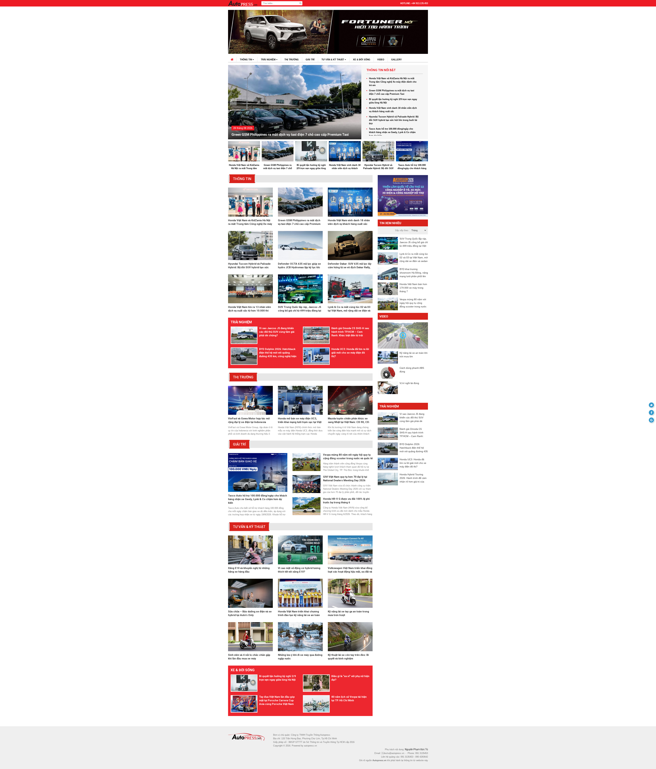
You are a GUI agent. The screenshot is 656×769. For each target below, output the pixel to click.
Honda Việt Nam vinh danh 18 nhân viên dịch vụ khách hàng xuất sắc (393, 110)
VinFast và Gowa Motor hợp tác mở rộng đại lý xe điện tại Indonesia (249, 420)
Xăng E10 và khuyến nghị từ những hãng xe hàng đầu (249, 570)
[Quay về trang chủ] (651, 405)
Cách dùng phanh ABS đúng (412, 370)
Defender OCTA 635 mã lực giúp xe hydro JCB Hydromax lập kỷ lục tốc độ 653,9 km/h (299, 265)
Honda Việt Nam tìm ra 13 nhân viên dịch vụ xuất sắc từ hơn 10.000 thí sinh (249, 309)
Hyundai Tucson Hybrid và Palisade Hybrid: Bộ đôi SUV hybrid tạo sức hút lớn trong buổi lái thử (394, 120)
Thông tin (246, 59)
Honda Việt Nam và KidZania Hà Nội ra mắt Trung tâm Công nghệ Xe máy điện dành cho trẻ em (392, 82)
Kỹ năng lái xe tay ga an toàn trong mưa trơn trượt (348, 613)
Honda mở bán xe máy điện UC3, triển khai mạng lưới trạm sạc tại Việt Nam (300, 420)
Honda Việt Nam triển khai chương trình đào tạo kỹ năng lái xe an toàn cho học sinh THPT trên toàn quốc (299, 613)
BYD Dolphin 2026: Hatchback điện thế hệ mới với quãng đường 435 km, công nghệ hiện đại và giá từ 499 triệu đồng (277, 353)
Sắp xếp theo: (402, 230)
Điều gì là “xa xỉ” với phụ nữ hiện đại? (350, 678)
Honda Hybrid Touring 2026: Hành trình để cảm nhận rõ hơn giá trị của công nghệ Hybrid (413, 478)
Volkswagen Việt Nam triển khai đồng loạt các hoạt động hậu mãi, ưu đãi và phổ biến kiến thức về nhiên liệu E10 (350, 570)
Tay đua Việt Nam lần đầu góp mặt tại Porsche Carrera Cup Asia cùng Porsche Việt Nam (277, 700)
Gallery (396, 59)
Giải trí (310, 59)
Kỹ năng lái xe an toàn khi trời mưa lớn (413, 355)
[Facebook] (651, 412)
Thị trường (291, 59)
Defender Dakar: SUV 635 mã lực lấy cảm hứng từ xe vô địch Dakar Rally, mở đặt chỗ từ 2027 (349, 265)
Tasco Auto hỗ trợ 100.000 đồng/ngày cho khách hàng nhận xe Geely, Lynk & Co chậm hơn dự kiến (392, 132)
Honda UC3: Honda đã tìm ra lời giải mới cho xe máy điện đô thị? (350, 353)
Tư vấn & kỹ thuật (333, 59)
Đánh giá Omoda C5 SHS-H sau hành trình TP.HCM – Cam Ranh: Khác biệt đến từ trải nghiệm (350, 332)
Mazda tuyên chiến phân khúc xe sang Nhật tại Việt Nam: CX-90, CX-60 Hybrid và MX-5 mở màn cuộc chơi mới (349, 420)
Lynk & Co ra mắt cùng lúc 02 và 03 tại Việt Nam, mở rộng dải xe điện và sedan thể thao (349, 309)
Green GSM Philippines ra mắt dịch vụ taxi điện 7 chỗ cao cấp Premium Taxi (391, 92)
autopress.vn (310, 745)
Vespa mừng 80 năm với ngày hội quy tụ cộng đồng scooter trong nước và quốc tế (348, 456)
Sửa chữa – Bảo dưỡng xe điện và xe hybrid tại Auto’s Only (250, 613)
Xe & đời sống (361, 59)
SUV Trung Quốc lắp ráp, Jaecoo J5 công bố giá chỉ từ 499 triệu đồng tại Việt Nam (299, 309)
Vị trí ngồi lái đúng (409, 383)
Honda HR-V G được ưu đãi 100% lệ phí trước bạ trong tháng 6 (346, 500)
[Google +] (651, 420)
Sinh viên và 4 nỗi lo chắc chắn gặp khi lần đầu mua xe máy (249, 656)
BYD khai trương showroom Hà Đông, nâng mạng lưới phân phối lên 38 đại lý (414, 273)
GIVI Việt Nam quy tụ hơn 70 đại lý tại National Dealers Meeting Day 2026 (345, 478)
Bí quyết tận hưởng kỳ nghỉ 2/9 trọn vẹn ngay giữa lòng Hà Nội (279, 134)
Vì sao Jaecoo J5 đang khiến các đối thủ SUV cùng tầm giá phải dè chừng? (276, 332)
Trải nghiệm (268, 59)
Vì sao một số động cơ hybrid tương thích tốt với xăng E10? (299, 570)
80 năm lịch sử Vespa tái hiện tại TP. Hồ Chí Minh (349, 698)
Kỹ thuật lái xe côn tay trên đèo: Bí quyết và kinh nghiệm (348, 656)
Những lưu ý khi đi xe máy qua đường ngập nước (300, 656)
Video (380, 59)
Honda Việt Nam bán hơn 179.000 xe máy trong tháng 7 (413, 288)
